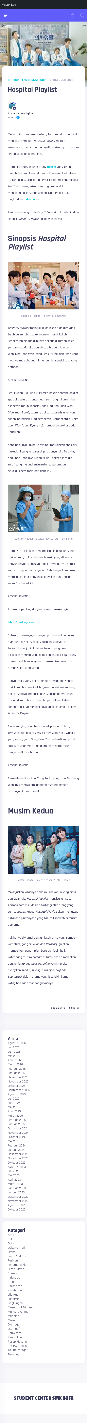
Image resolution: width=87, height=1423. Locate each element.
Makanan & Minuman (21, 1307)
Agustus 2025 (17, 1094)
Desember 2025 (18, 1077)
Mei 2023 (14, 1175)
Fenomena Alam (18, 1265)
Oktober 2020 (16, 1209)
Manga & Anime (18, 1312)
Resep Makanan (18, 1341)
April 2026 (14, 1060)
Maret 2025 (15, 1116)
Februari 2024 (17, 1145)
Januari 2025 (16, 1124)
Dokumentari (16, 1248)
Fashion (13, 1260)
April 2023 (14, 1180)
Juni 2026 (14, 1052)
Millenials (13, 1316)
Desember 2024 (18, 1128)
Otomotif (14, 1329)
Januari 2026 (16, 1073)
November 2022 (18, 1201)
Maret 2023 (15, 1184)
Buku (11, 1239)
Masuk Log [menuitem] (9, 4)
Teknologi (14, 1354)
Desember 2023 (18, 1154)
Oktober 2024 (16, 1137)
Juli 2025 (13, 1099)
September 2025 (19, 1090)
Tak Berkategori (34, 80)
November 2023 (18, 1158)
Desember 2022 (18, 1197)
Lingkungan (15, 1303)
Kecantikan (15, 1286)
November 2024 (18, 1133)
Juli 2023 (13, 1171)
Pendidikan (15, 1337)
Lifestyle (13, 1299)
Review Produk (17, 1346)
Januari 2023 (16, 1192)
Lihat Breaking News (22, 622)
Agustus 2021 (16, 1205)
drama (30, 199)
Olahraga (13, 1324)
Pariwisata (14, 1333)
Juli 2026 (13, 1047)
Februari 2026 (17, 1069)
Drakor (13, 80)
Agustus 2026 (17, 1043)
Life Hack (13, 1295)
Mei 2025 (14, 1107)
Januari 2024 (16, 1150)
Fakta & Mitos (17, 1256)
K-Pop (11, 1282)
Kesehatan (15, 1290)
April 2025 (14, 1111)
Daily (11, 1243)
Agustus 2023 (17, 1167)
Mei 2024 (14, 1141)
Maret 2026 (15, 1064)
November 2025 (18, 1081)
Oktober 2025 (16, 1086)
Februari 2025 (17, 1120)
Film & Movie (16, 1269)
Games (12, 1273)
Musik (11, 1320)
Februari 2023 (17, 1188)
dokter (51, 167)
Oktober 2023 (16, 1163)
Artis (11, 1235)
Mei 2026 (14, 1056)
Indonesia (14, 1277)
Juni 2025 (14, 1103)
